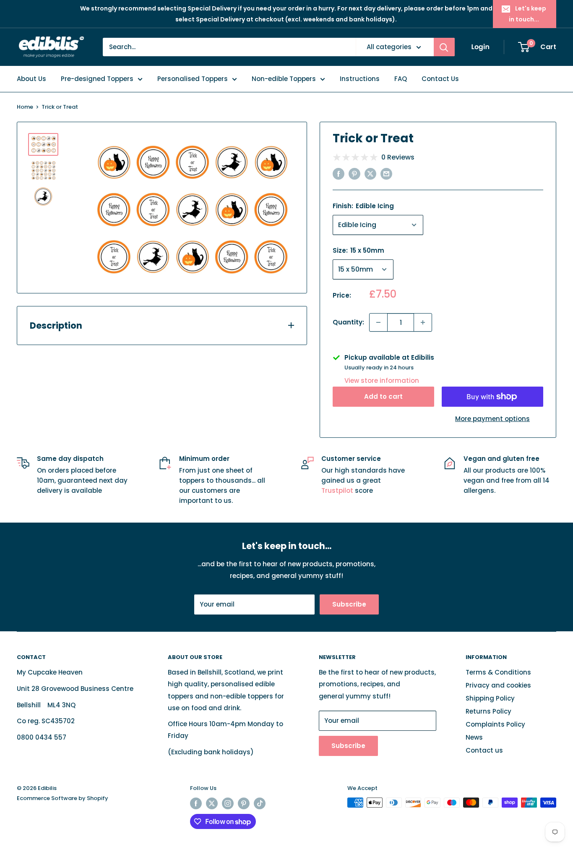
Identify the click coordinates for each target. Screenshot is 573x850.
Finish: (363, 205)
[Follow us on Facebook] (196, 803)
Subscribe (349, 604)
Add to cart (383, 396)
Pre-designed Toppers (97, 78)
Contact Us (440, 78)
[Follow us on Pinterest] (244, 803)
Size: (358, 250)
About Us (31, 78)
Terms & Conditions (498, 672)
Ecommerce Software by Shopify (62, 798)
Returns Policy (488, 711)
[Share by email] (386, 173)
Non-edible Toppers (284, 78)
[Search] (444, 47)
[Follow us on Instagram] (228, 803)
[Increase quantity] (423, 322)
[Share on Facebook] (338, 173)
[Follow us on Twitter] (212, 803)
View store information (381, 380)
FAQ (400, 78)
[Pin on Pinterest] (354, 173)
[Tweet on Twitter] (370, 173)
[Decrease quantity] (378, 322)
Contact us (484, 750)
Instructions (360, 78)
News (474, 737)
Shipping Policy (490, 698)
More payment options (492, 418)
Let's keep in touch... (527, 14)
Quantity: (348, 322)
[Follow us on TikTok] (260, 803)
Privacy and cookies (498, 685)
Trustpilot (338, 490)
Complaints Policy (495, 724)
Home (25, 107)
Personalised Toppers (192, 78)
